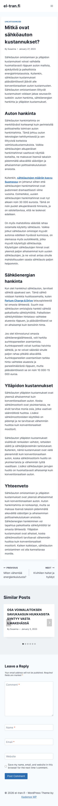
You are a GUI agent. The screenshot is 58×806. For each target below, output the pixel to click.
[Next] (49, 623)
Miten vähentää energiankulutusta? (15, 572)
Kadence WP (29, 796)
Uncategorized (13, 22)
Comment (13, 684)
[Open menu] (51, 6)
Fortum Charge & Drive (19, 300)
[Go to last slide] (8, 623)
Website (11, 756)
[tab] (23, 644)
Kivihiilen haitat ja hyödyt (43, 572)
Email (10, 742)
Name (10, 727)
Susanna (12, 49)
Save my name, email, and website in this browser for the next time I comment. (30, 766)
